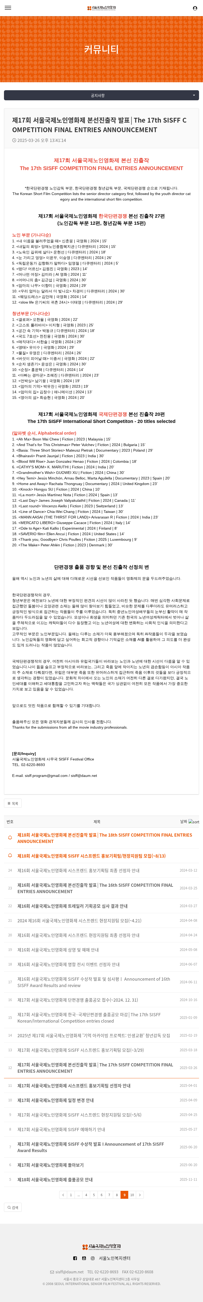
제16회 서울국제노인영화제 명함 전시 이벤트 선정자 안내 (68, 964)
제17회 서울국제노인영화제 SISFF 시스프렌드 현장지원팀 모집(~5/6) (79, 1114)
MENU (8, 8)
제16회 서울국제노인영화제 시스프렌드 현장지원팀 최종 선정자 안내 (78, 935)
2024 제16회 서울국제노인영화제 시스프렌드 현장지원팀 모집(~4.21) (79, 920)
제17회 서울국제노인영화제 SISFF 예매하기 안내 (61, 1129)
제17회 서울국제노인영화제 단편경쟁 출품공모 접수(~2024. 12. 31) (77, 1000)
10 (132, 1194)
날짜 (183, 821)
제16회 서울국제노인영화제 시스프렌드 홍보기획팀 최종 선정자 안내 (78, 870)
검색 (14, 1207)
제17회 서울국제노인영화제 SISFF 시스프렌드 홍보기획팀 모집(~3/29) (80, 1050)
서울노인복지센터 (115, 1258)
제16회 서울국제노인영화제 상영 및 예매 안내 (58, 949)
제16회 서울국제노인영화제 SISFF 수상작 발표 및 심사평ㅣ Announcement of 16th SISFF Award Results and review (93, 982)
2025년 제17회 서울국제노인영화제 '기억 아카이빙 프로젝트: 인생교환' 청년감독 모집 (93, 1035)
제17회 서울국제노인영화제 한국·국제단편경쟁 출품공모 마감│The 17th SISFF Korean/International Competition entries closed (89, 1017)
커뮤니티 (101, 49)
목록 (14, 803)
